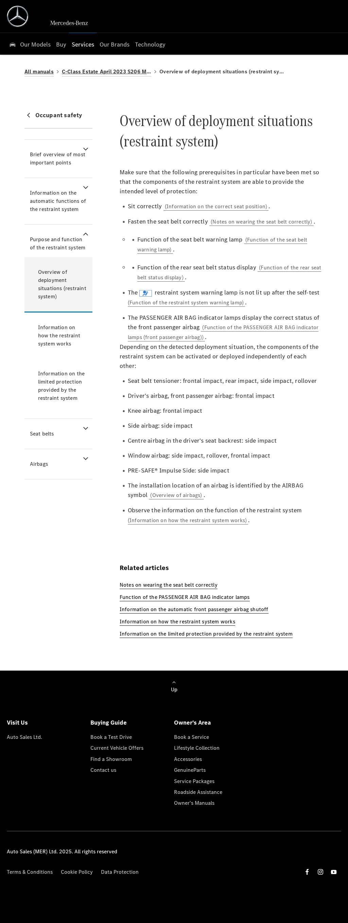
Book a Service (191, 737)
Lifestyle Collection (197, 747)
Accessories (188, 759)
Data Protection (120, 871)
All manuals (39, 71)
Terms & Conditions (30, 871)
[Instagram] (320, 872)
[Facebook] (307, 872)
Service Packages (194, 781)
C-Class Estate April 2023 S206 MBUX (106, 71)
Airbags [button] (39, 463)
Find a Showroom (111, 759)
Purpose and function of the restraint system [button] (58, 243)
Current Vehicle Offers (116, 747)
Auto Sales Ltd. (24, 737)
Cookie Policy (77, 871)
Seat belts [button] (42, 433)
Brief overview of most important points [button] (57, 158)
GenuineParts (190, 770)
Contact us (103, 770)
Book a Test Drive (111, 737)
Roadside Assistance (198, 792)
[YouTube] (334, 872)
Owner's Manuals (194, 802)
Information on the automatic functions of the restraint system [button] (58, 201)
